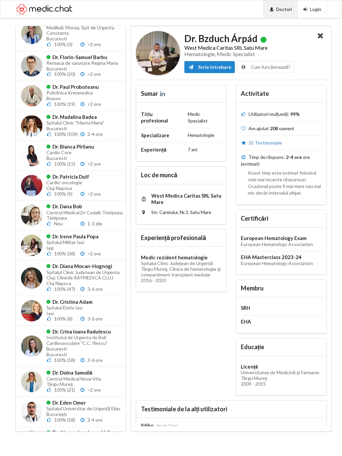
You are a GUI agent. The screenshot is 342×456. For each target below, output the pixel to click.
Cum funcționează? (270, 67)
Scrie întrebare (214, 67)
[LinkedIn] (163, 93)
